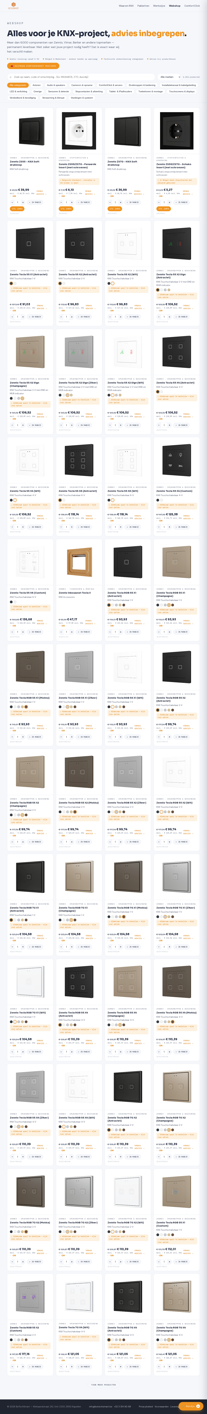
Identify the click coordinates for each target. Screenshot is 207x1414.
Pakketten (143, 5)
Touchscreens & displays (182, 91)
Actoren (37, 85)
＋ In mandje (35, 202)
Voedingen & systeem (82, 98)
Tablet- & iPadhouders (120, 91)
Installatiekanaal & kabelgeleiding (179, 85)
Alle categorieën (18, 85)
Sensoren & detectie (58, 91)
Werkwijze (159, 5)
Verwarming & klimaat (53, 98)
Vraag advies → (41, 192)
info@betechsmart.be (100, 1406)
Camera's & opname (82, 85)
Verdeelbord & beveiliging (23, 98)
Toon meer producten (103, 1385)
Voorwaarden (162, 1406)
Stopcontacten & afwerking (89, 91)
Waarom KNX (126, 5)
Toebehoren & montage (150, 91)
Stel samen (17, 209)
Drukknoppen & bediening (142, 85)
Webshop (174, 5)
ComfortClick (192, 5)
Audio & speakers (56, 85)
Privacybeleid (146, 1406)
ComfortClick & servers (110, 85)
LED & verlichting (18, 91)
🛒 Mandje (190, 1406)
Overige (38, 91)
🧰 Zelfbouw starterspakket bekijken (33, 66)
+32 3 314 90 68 (122, 1406)
